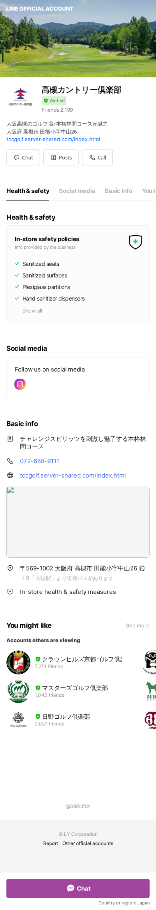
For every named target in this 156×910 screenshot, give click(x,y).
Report (50, 843)
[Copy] (142, 568)
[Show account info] (54, 100)
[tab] (27, 190)
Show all (32, 310)
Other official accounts (87, 843)
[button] (61, 157)
